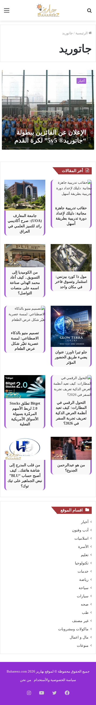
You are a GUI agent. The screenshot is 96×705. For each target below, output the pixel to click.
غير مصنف (80, 621)
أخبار (85, 522)
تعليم (85, 555)
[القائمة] (6, 12)
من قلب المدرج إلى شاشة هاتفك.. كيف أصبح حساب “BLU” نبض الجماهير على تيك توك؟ (24, 475)
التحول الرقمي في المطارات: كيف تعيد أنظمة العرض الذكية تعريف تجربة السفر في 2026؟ (71, 413)
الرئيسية (82, 33)
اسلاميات (81, 538)
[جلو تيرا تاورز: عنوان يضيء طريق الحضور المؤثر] (71, 326)
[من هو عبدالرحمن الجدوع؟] (71, 448)
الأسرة (83, 547)
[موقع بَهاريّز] (48, 10)
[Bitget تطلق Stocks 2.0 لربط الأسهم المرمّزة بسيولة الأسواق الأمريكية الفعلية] (24, 386)
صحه (85, 604)
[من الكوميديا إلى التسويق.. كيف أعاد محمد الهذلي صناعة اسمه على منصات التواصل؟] (24, 255)
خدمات (83, 571)
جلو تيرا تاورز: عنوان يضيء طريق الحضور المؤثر (71, 357)
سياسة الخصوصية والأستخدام (55, 680)
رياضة (84, 580)
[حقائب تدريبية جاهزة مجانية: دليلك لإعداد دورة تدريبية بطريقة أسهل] (71, 191)
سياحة (84, 588)
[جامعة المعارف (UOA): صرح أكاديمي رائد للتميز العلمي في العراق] (24, 195)
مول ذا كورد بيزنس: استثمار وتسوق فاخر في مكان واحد (71, 282)
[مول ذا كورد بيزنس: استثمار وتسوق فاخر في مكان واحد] (71, 257)
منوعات (83, 646)
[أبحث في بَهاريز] (89, 12)
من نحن (25, 680)
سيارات (83, 596)
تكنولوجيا (82, 563)
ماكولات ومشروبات (73, 629)
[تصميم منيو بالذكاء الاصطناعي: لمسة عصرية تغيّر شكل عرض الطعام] (24, 317)
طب (85, 613)
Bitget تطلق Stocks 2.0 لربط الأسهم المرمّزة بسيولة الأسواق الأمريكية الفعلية (25, 413)
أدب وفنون (80, 530)
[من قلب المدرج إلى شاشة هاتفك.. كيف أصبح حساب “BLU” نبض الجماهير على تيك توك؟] (24, 448)
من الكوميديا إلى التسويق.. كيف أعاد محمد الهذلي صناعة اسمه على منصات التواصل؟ (25, 282)
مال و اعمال (79, 637)
